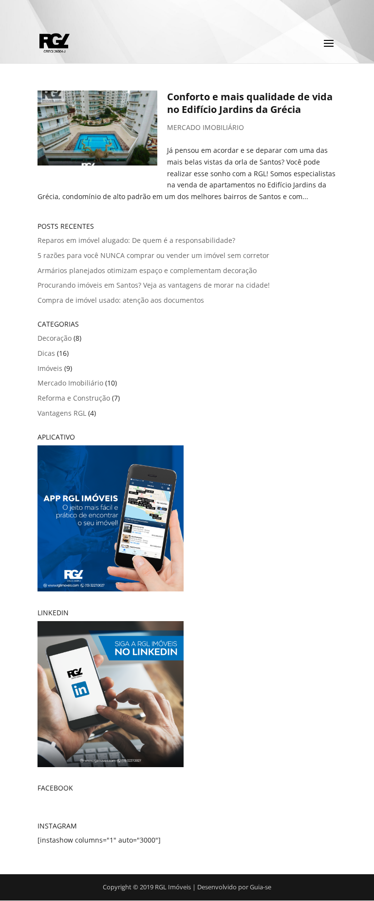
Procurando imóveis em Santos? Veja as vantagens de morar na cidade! (153, 285)
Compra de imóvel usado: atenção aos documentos (120, 300)
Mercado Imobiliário (205, 127)
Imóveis (49, 368)
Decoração (54, 338)
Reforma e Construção (73, 398)
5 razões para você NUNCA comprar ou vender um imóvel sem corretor (153, 255)
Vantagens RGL (61, 413)
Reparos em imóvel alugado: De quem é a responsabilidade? (136, 240)
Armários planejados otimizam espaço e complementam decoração (147, 270)
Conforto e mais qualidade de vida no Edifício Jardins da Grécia (250, 103)
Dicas (46, 353)
